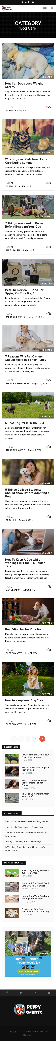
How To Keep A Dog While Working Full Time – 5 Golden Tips (25, 563)
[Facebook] (22, 2)
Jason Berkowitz (15, 317)
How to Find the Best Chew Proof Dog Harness (35, 755)
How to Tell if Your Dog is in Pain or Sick (36, 768)
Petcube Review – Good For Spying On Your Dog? (24, 291)
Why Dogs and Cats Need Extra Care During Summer (26, 161)
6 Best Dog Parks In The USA (24, 423)
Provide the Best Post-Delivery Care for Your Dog (35, 910)
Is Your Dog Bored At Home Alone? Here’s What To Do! (25, 849)
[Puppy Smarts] (6, 8)
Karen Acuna (13, 250)
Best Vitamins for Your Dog (24, 629)
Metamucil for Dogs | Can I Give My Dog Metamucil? (35, 884)
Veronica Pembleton (17, 383)
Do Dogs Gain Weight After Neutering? (35, 795)
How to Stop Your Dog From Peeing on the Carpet (35, 897)
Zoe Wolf (11, 110)
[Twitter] (26, 2)
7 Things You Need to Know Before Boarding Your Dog (24, 225)
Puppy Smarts (14, 653)
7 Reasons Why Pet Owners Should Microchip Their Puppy (25, 358)
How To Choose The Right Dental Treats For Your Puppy (35, 783)
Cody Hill (11, 520)
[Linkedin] (29, 2)
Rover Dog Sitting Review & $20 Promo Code (35, 871)
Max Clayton (13, 590)
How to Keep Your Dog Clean (25, 700)
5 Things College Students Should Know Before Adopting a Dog (27, 493)
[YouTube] (33, 2)
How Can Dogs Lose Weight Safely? (24, 85)
